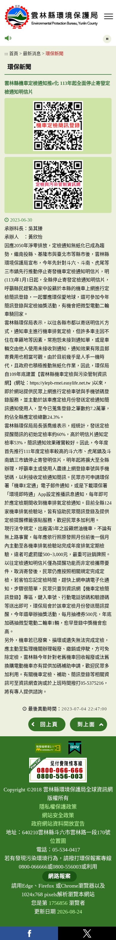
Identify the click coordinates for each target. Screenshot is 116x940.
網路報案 (59, 876)
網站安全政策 (58, 815)
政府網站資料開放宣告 (58, 824)
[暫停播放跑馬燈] (107, 39)
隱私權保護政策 (58, 807)
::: (6, 53)
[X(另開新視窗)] (87, 933)
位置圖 (58, 841)
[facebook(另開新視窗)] (29, 933)
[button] (108, 17)
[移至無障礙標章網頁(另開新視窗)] (48, 748)
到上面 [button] (86, 724)
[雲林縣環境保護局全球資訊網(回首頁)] (51, 17)
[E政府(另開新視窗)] (74, 748)
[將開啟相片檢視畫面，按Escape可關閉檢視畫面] (58, 126)
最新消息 (32, 53)
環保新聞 (54, 53)
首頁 (13, 53)
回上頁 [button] (49, 724)
